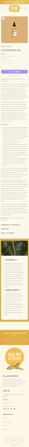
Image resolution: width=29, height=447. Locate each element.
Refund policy (13, 440)
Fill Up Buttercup (13, 438)
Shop (4, 418)
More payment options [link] (14, 75)
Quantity (3, 58)
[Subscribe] (24, 340)
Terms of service (11, 442)
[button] (3, 8)
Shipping (3, 56)
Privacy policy (21, 440)
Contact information (15, 444)
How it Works (7, 422)
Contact (5, 429)
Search (5, 425)
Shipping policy (20, 442)
